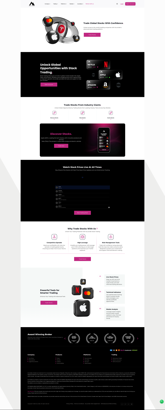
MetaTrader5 (88, 363)
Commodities (60, 363)
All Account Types (117, 358)
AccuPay (87, 360)
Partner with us (90, 3)
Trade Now (61, 146)
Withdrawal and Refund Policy (108, 403)
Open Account (130, 4)
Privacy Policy (69, 403)
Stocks (58, 360)
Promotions (32, 360)
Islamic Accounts (117, 360)
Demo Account (117, 361)
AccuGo (87, 361)
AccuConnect (88, 358)
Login (122, 4)
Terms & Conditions (79, 403)
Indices (59, 361)
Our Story (31, 358)
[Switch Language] (117, 4)
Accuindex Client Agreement (92, 403)
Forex (58, 358)
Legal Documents (33, 361)
